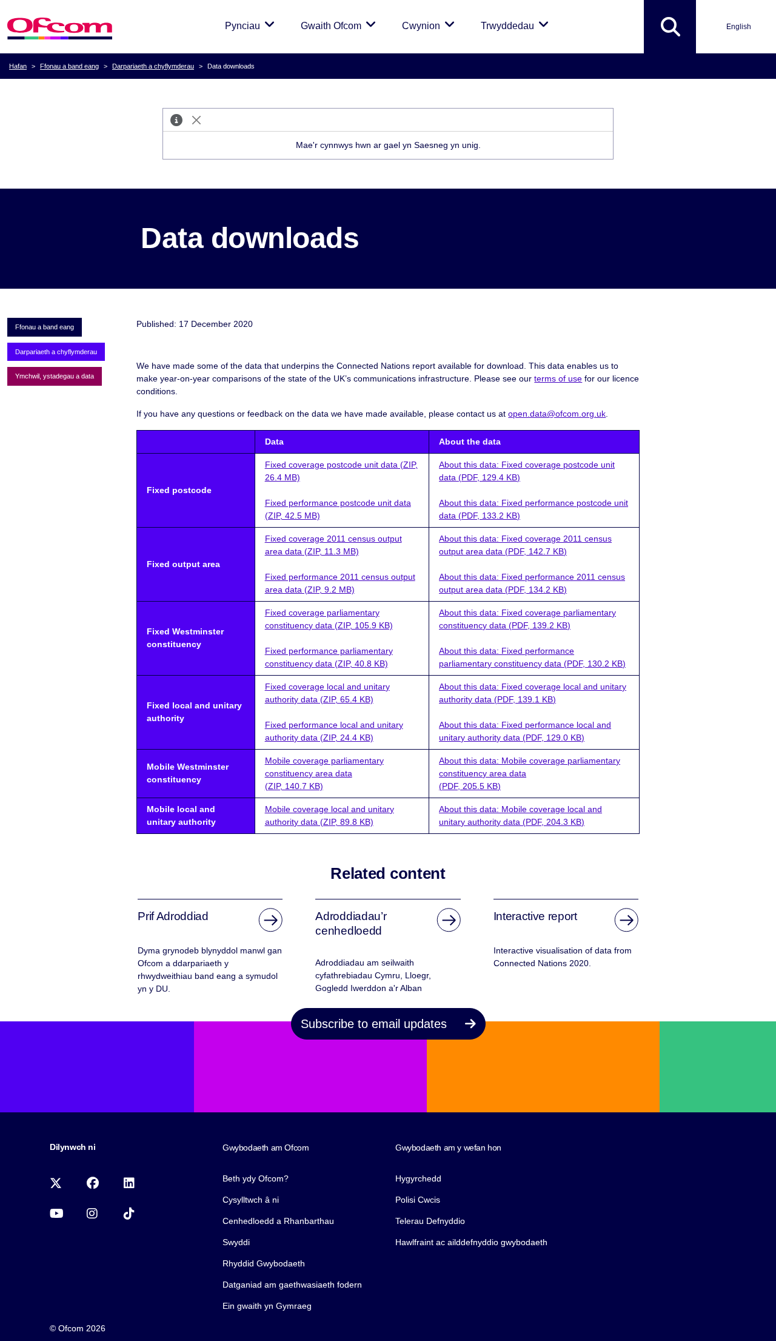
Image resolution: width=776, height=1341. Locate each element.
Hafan (18, 66)
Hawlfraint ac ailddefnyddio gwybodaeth (471, 1242)
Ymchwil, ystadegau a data (54, 376)
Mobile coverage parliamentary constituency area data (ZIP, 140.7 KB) (324, 773)
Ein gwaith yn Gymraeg (267, 1306)
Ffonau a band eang (69, 66)
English (738, 26)
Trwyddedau (517, 25)
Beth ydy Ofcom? (255, 1178)
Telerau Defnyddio (430, 1221)
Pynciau (252, 25)
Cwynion (430, 25)
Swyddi (236, 1242)
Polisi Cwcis (417, 1200)
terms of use (558, 378)
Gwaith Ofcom (340, 25)
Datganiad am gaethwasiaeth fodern (292, 1284)
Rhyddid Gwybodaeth (263, 1263)
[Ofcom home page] (59, 27)
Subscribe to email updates (375, 1023)
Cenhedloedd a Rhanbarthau (278, 1221)
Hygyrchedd (418, 1178)
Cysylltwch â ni (250, 1200)
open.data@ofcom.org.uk (557, 413)
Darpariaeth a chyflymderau (153, 66)
